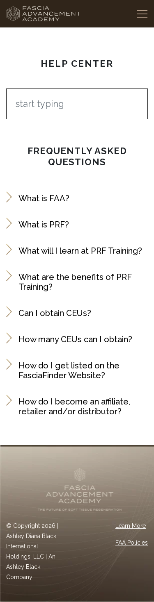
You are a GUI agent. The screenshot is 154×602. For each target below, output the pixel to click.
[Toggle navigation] (142, 13)
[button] (77, 198)
